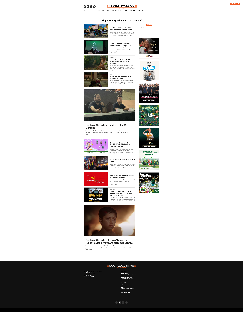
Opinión (138, 10)
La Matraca (132, 10)
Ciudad (103, 10)
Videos (143, 10)
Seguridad (114, 10)
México (120, 10)
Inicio (99, 10)
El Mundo (126, 10)
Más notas (109, 255)
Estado (108, 10)
